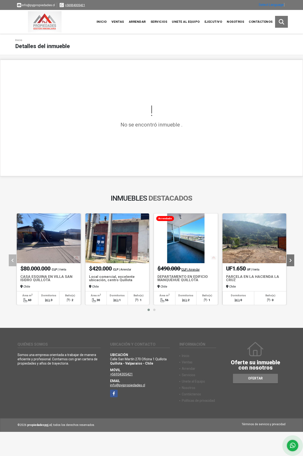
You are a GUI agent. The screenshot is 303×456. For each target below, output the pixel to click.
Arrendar (137, 21)
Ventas (117, 21)
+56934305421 (75, 5)
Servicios (159, 21)
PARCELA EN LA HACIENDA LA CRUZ (252, 278)
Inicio (102, 21)
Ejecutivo (213, 21)
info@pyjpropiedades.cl (127, 385)
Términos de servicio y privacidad (263, 424)
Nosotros (235, 21)
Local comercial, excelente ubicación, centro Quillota (112, 278)
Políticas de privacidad (198, 400)
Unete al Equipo (186, 21)
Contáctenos (261, 21)
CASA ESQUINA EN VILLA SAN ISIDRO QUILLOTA (46, 278)
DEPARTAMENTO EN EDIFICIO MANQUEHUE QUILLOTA (182, 278)
